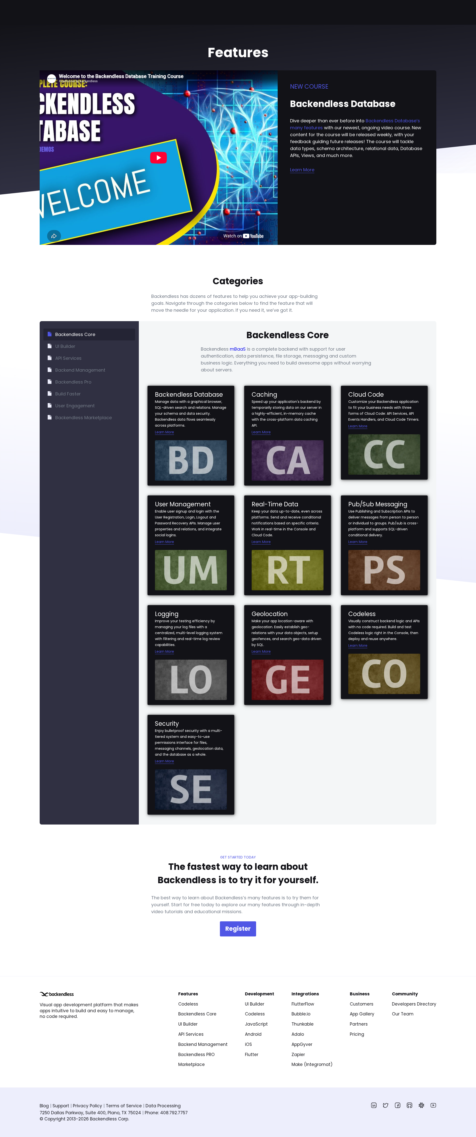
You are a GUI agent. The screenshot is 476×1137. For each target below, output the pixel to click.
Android (253, 1034)
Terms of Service (124, 1106)
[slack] (421, 1105)
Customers (361, 1004)
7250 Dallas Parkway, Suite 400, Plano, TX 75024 (90, 1113)
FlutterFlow (303, 1004)
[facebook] (398, 1105)
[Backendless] (57, 994)
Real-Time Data (275, 504)
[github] (410, 1105)
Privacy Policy (87, 1106)
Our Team (403, 1014)
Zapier (298, 1055)
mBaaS (238, 349)
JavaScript (256, 1024)
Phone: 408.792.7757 (166, 1113)
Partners (359, 1024)
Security (167, 724)
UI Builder (188, 1024)
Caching (264, 394)
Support (61, 1106)
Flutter (251, 1055)
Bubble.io (301, 1014)
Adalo (298, 1034)
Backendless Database (189, 394)
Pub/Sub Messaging (377, 504)
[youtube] (433, 1105)
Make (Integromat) (312, 1064)
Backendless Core (197, 1014)
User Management (183, 504)
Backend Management (203, 1044)
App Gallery (362, 1014)
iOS (248, 1044)
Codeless (362, 614)
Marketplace (191, 1064)
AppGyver (302, 1044)
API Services (191, 1034)
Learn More (302, 170)
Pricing (357, 1034)
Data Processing (163, 1106)
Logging (166, 614)
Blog (44, 1106)
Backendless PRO (196, 1055)
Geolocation (270, 614)
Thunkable (303, 1024)
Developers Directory (414, 1004)
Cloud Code (366, 394)
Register (238, 929)
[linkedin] (374, 1105)
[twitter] (386, 1105)
